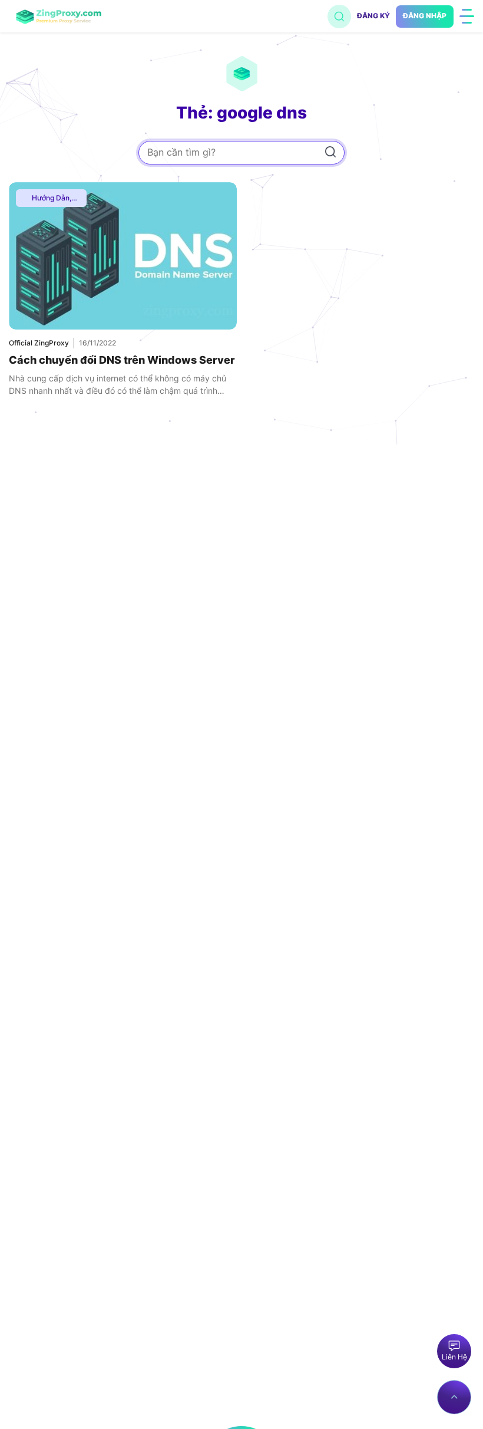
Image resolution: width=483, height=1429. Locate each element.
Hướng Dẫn (51, 197)
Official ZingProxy (39, 342)
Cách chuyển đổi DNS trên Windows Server (122, 360)
